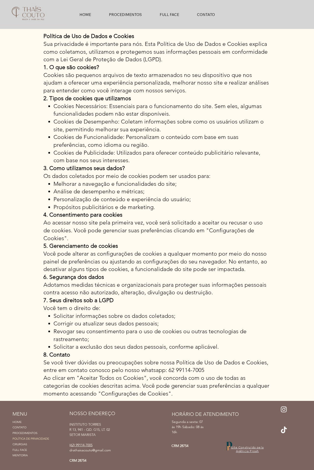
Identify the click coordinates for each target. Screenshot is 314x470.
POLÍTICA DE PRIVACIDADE (31, 438)
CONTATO (19, 427)
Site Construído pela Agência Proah (247, 449)
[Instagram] (284, 409)
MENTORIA (20, 455)
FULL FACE (20, 450)
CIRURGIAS (20, 444)
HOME (17, 422)
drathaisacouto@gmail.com (90, 450)
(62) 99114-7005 (80, 445)
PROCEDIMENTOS (25, 433)
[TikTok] (284, 430)
